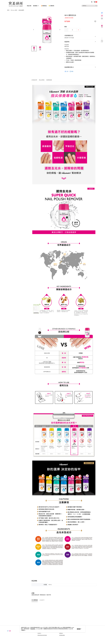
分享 (67, 71)
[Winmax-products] (15, 4)
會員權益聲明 (62, 635)
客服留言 (61, 633)
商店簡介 (39, 633)
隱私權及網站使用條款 (42, 635)
